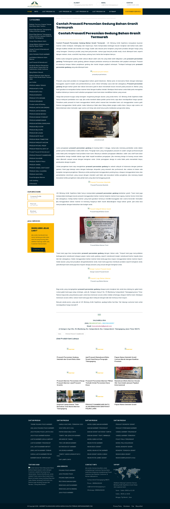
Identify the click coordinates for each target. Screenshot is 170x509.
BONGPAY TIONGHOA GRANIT (126, 450)
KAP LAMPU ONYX (65, 459)
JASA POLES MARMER (66, 492)
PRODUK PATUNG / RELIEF (37, 146)
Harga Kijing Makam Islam (37, 41)
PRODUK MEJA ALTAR (36, 127)
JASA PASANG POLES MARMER (39, 54)
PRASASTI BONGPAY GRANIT (125, 424)
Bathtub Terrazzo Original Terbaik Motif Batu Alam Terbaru (40, 25)
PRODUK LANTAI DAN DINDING (39, 107)
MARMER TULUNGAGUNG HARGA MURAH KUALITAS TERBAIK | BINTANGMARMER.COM (65, 506)
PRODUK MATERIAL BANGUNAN (39, 123)
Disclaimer (126, 506)
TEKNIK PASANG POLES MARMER (41, 424)
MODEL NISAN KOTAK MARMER (97, 450)
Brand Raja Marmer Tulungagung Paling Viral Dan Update (40, 30)
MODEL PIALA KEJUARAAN (124, 443)
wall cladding (33, 180)
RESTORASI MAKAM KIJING (67, 481)
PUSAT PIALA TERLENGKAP (125, 439)
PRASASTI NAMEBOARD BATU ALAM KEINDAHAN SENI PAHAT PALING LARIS (98, 406)
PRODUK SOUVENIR (35, 158)
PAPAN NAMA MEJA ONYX (67, 432)
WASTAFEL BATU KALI (66, 428)
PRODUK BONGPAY (35, 95)
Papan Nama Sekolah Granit (125, 404)
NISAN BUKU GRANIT (94, 447)
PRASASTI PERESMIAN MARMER (126, 428)
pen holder (32, 82)
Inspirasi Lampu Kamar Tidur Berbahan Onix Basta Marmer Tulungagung (68, 406)
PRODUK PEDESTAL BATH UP (39, 149)
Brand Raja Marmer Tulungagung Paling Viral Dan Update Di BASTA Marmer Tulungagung (40, 36)
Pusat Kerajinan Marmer (37, 177)
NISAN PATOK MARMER (95, 443)
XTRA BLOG (33, 184)
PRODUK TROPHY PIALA (37, 161)
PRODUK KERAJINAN (36, 101)
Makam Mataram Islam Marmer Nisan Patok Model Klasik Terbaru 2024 (40, 77)
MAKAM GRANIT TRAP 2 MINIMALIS (98, 435)
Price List (33, 204)
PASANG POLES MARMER (67, 470)
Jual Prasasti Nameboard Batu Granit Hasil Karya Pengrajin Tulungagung (97, 359)
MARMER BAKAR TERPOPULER (40, 458)
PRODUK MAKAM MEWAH (37, 114)
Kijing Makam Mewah (36, 72)
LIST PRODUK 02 (65, 11)
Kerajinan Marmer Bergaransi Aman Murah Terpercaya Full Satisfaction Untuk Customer (38, 67)
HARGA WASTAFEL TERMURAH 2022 (71, 424)
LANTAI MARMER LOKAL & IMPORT (41, 439)
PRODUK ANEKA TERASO (37, 85)
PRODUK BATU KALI (35, 92)
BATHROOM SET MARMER (67, 447)
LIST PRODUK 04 (98, 11)
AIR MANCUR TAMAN (66, 439)
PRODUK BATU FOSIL (36, 88)
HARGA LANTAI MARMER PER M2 (41, 454)
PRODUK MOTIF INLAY (36, 136)
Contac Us (38, 250)
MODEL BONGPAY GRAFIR (124, 447)
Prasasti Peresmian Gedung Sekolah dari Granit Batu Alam (68, 358)
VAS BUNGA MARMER (66, 450)
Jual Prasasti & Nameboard (38, 62)
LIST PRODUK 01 (48, 11)
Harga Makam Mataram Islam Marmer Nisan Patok (39, 45)
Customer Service (133, 11)
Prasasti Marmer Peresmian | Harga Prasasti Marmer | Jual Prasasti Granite (71, 383)
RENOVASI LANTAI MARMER (68, 485)
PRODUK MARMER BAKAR (37, 120)
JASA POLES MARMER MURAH (40, 435)
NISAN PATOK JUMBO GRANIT (97, 458)
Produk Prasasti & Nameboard (39, 152)
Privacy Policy (117, 506)
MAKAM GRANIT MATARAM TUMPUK (99, 432)
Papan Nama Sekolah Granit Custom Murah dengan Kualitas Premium (127, 359)
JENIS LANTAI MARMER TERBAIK (40, 450)
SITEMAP (112, 11)
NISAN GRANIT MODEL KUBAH (97, 454)
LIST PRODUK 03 (82, 11)
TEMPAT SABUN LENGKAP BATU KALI (68, 455)
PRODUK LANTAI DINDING (37, 111)
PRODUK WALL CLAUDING (38, 171)
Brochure (33, 211)
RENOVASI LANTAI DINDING (68, 489)
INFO (36, 11)
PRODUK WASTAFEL (36, 174)
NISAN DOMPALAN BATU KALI (125, 458)
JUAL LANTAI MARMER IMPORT (40, 447)
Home (58, 18)
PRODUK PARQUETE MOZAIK (38, 142)
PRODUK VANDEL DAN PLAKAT (39, 168)
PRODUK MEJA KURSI (36, 130)
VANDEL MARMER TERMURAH (125, 435)
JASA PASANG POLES (66, 474)
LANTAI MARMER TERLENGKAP (40, 443)
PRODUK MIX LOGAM (36, 133)
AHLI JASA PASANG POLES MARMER (42, 428)
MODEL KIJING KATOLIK (94, 439)
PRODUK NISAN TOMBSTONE (38, 139)
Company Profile (35, 196)
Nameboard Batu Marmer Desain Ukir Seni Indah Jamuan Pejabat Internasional (127, 383)
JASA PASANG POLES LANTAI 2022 (41, 432)
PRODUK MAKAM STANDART (38, 117)
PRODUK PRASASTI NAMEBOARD (70, 18)
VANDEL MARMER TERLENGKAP (126, 432)
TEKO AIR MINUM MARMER (67, 443)
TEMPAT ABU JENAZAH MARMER (69, 435)
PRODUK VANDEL (35, 165)
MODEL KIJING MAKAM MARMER (97, 424)
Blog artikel (139, 506)
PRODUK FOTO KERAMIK (37, 98)
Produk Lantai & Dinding (37, 104)
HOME (29, 11)
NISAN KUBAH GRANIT (123, 454)
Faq (133, 506)
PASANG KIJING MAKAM (66, 478)
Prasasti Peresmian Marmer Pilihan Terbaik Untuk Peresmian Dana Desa (99, 383)
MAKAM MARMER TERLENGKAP (97, 428)
